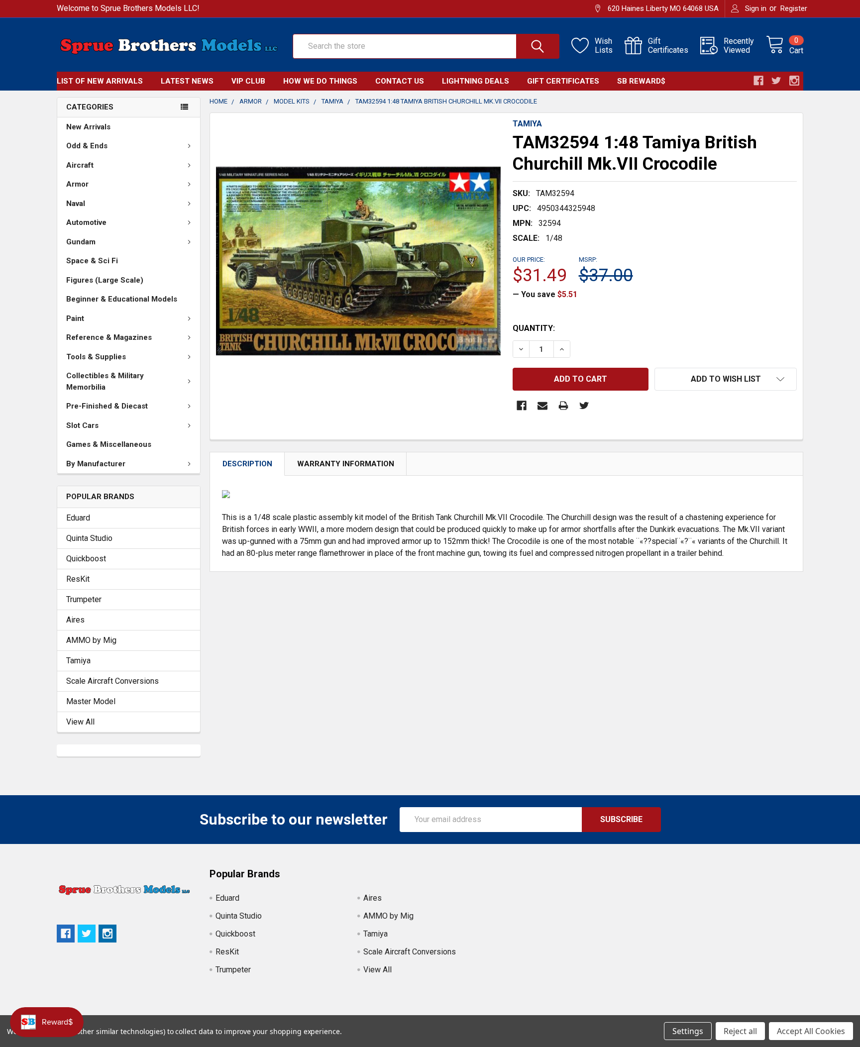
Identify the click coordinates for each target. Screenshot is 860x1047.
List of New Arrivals (100, 81)
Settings (687, 1031)
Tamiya (78, 660)
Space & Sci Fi (92, 260)
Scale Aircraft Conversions (112, 681)
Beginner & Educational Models (121, 299)
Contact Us (399, 81)
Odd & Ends (87, 145)
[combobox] (426, 46)
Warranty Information (345, 463)
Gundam (81, 241)
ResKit (78, 579)
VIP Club (248, 81)
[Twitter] (584, 406)
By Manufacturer (95, 463)
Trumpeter (84, 599)
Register (793, 8)
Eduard (78, 518)
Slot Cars (82, 425)
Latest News (187, 81)
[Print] (563, 406)
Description (247, 463)
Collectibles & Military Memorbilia (105, 381)
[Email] (542, 406)
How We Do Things (320, 81)
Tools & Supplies (96, 356)
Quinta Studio (89, 538)
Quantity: (534, 328)
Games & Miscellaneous (108, 444)
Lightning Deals (475, 81)
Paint (75, 318)
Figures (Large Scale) (104, 280)
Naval (75, 203)
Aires (75, 620)
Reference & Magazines (109, 337)
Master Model (90, 701)
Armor (77, 184)
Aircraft (80, 165)
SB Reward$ (641, 81)
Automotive (86, 222)
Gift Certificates (563, 81)
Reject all (740, 1031)
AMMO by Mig (91, 640)
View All (80, 722)
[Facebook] (522, 406)
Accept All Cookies (811, 1031)
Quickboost (86, 558)
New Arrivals (88, 126)
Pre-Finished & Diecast (107, 406)
